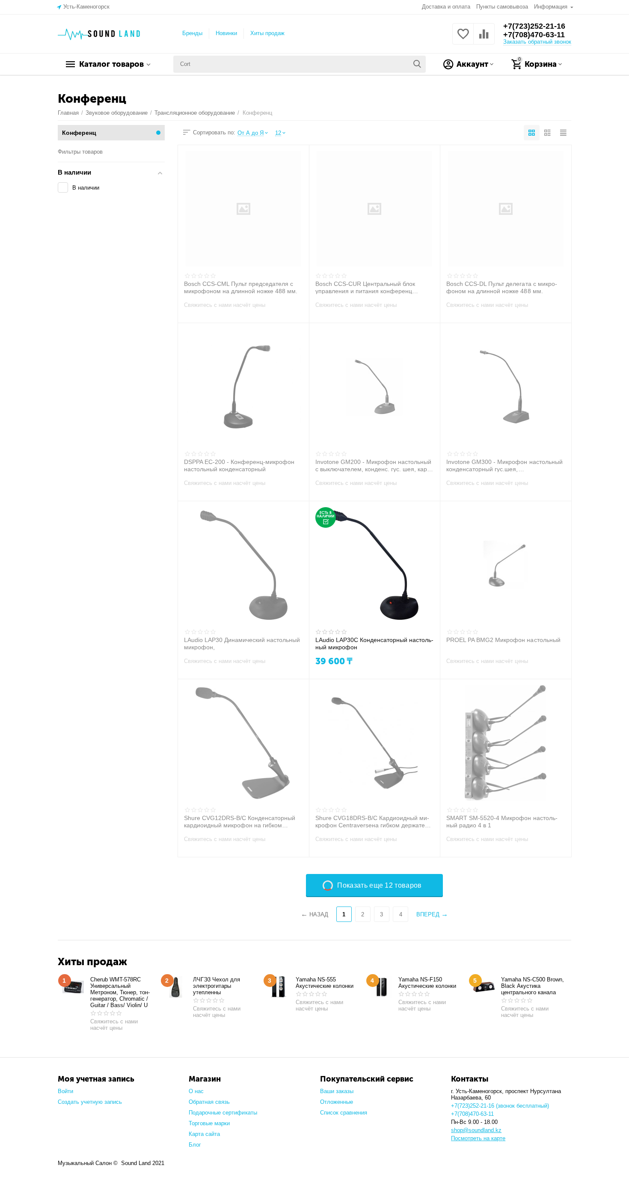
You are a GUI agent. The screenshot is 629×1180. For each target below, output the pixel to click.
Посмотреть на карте (478, 1138)
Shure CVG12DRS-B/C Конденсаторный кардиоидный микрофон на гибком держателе (239, 821)
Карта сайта (204, 1134)
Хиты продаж (267, 33)
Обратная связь (209, 1102)
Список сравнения (343, 1112)
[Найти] (417, 64)
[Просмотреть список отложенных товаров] (463, 39)
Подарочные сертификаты (223, 1112)
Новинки (226, 33)
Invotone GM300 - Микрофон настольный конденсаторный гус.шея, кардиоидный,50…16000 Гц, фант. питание (504, 465)
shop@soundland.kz (476, 1130)
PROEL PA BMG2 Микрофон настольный (503, 639)
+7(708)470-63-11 (534, 34)
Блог (195, 1144)
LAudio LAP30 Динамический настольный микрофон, (242, 643)
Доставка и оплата (446, 6)
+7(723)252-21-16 (534, 26)
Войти (65, 1091)
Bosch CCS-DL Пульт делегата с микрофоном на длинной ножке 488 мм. (501, 287)
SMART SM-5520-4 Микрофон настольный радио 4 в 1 (501, 821)
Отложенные (336, 1102)
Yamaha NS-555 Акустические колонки (324, 982)
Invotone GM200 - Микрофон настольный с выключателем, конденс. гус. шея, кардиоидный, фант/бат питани (373, 465)
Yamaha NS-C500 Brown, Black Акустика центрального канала (532, 986)
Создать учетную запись (90, 1102)
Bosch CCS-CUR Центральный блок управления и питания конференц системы (365, 287)
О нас (196, 1091)
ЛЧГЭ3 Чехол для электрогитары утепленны (216, 986)
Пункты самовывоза (502, 6)
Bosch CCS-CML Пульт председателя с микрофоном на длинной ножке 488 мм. (240, 287)
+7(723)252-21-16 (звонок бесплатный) (500, 1106)
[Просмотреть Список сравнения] (484, 39)
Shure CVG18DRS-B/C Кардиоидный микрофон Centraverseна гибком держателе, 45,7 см (374, 821)
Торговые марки (209, 1123)
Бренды (192, 33)
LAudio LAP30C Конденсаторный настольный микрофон (374, 643)
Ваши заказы (336, 1091)
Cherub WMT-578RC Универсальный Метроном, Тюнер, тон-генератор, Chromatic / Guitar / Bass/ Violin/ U (120, 992)
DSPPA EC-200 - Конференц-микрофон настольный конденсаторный (239, 465)
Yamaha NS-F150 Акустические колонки (427, 982)
